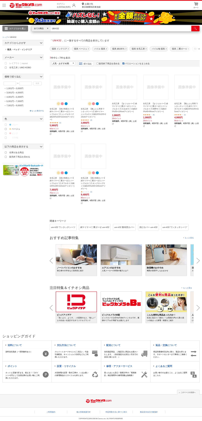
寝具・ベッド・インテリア (19, 49)
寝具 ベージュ (80, 49)
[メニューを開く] (4, 5)
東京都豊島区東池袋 (91, 5)
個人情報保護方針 (83, 412)
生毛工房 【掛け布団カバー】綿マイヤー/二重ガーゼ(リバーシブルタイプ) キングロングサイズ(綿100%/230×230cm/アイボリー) (93, 183)
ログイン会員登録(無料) (64, 5)
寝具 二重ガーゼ (179, 49)
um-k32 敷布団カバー (124, 227)
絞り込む (88, 63)
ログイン (37, 33)
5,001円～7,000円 (15, 101)
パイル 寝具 (99, 49)
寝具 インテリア (59, 49)
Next (198, 261)
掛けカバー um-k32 (148, 227)
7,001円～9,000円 (15, 105)
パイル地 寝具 (158, 49)
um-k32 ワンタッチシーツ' (175, 227)
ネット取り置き (139, 32)
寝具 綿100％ (118, 49)
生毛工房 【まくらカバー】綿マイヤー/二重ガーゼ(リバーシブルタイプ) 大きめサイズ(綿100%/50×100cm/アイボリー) (124, 108)
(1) (60, 122)
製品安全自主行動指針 (149, 412)
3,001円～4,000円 (15, 92)
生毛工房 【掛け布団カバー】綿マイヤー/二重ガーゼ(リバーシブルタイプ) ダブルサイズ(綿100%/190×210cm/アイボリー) (62, 182)
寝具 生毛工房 (138, 49)
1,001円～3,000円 (15, 88)
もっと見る (189, 238)
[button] (191, 49)
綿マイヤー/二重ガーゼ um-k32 (94, 227)
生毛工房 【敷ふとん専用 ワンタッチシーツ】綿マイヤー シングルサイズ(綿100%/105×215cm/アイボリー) (93, 113)
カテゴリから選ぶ (17, 28)
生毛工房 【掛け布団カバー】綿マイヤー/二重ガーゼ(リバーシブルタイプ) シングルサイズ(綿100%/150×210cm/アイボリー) (62, 114)
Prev (51, 261)
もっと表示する (37, 111)
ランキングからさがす (89, 32)
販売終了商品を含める (109, 63)
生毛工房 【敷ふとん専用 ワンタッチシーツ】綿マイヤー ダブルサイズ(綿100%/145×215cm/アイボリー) (186, 108)
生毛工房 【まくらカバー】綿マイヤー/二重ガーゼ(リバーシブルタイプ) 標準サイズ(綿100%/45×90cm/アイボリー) (155, 108)
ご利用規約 (50, 412)
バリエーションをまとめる (137, 63)
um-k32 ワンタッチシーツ (63, 227)
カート (196, 7)
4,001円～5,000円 (15, 97)
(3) (91, 120)
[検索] (195, 28)
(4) (154, 115)
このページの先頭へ (188, 392)
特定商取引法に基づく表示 (116, 412)
